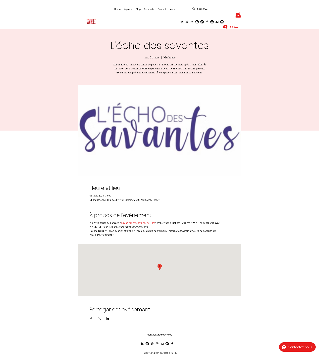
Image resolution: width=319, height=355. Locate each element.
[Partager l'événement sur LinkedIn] (107, 318)
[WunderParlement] (197, 21)
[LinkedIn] (202, 21)
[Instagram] (192, 21)
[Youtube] (222, 21)
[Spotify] (212, 21)
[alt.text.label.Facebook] (207, 21)
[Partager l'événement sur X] (99, 318)
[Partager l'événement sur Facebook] (91, 318)
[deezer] (217, 21)
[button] (238, 14)
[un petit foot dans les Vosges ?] (187, 21)
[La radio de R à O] (182, 21)
